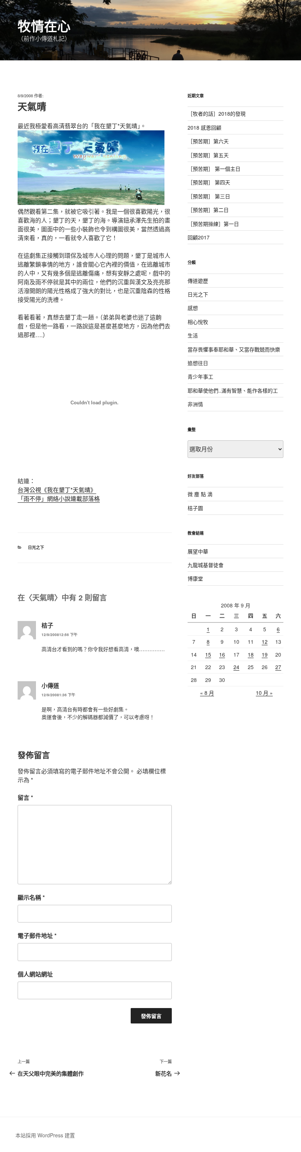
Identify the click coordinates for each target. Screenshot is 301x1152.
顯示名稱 (31, 897)
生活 (193, 335)
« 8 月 (207, 692)
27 (278, 667)
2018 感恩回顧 (204, 127)
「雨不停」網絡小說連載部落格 (59, 498)
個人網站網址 (35, 974)
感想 (193, 307)
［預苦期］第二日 (208, 209)
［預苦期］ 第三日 (209, 196)
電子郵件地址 (37, 935)
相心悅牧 (198, 321)
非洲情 (195, 404)
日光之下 (36, 547)
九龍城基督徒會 (206, 564)
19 (265, 654)
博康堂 (195, 578)
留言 (25, 797)
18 (251, 654)
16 (222, 654)
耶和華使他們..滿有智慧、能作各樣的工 (233, 390)
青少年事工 (200, 376)
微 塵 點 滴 (200, 494)
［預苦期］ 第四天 (209, 182)
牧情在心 (44, 25)
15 (208, 654)
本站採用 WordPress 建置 (45, 1135)
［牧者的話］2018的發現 (217, 113)
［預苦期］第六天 (208, 141)
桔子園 (195, 508)
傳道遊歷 (198, 280)
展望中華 (198, 551)
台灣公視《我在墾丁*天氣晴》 (57, 489)
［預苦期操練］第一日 (213, 223)
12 (265, 641)
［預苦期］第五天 (208, 155)
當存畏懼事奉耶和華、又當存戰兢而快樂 (234, 349)
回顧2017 (199, 237)
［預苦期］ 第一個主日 (214, 168)
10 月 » (264, 692)
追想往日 (198, 362)
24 (236, 667)
